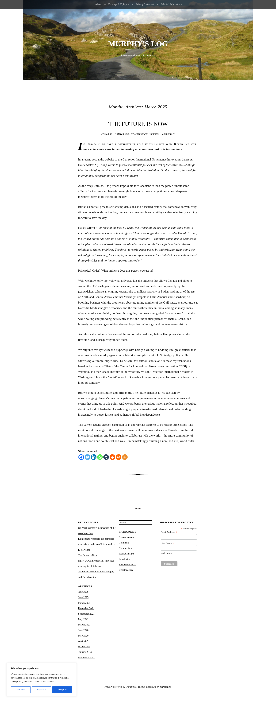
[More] (125, 457)
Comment (154, 133)
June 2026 (83, 591)
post (94, 159)
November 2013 (86, 657)
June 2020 (83, 630)
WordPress (131, 686)
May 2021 (83, 619)
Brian (137, 133)
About (98, 4)
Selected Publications (171, 4)
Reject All (41, 689)
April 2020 (83, 641)
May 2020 (83, 635)
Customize (20, 689)
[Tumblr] (106, 457)
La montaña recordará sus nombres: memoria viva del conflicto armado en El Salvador (97, 544)
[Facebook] (81, 457)
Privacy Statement (145, 4)
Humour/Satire (126, 553)
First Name (167, 543)
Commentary (168, 133)
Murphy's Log (138, 43)
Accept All (62, 689)
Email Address (169, 532)
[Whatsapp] (100, 457)
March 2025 (84, 602)
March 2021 (84, 624)
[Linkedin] (93, 457)
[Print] (118, 457)
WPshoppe (165, 686)
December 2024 (86, 608)
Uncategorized (126, 570)
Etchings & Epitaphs (118, 4)
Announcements (127, 537)
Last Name (166, 553)
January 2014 (85, 652)
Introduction (125, 559)
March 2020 (84, 646)
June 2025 (83, 597)
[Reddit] (112, 457)
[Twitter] (87, 457)
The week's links (127, 564)
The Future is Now (138, 124)
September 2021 (86, 613)
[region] (41, 680)
